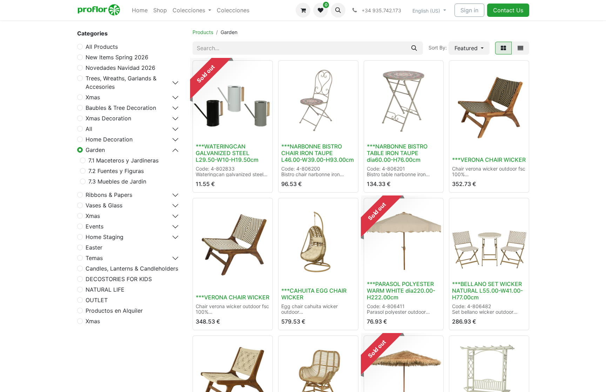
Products (203, 32)
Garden (95, 149)
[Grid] (503, 48)
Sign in (469, 10)
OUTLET (97, 300)
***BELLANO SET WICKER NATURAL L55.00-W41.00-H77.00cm (487, 290)
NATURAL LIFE (105, 289)
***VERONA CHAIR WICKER (489, 159)
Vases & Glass (104, 205)
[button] (338, 10)
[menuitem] (139, 10)
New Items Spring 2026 (117, 57)
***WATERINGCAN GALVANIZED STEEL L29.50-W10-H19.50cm (227, 153)
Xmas (93, 97)
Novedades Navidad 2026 (120, 67)
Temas (94, 257)
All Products (102, 46)
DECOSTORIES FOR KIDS (119, 279)
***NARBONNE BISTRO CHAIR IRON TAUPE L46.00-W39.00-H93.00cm (317, 153)
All (89, 128)
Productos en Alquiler (114, 310)
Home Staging (104, 236)
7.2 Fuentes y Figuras (116, 170)
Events (94, 226)
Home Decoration (109, 139)
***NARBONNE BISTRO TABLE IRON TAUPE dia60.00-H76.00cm (397, 153)
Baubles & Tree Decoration (121, 107)
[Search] (414, 48)
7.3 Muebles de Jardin (117, 181)
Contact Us (508, 10)
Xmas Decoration (108, 118)
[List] (520, 48)
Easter (94, 247)
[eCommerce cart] (303, 10)
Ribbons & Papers (109, 194)
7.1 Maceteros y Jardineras (123, 160)
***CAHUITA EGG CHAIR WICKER (313, 294)
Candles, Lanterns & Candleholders (132, 268)
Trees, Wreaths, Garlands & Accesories (121, 82)
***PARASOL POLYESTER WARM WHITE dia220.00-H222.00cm (401, 290)
